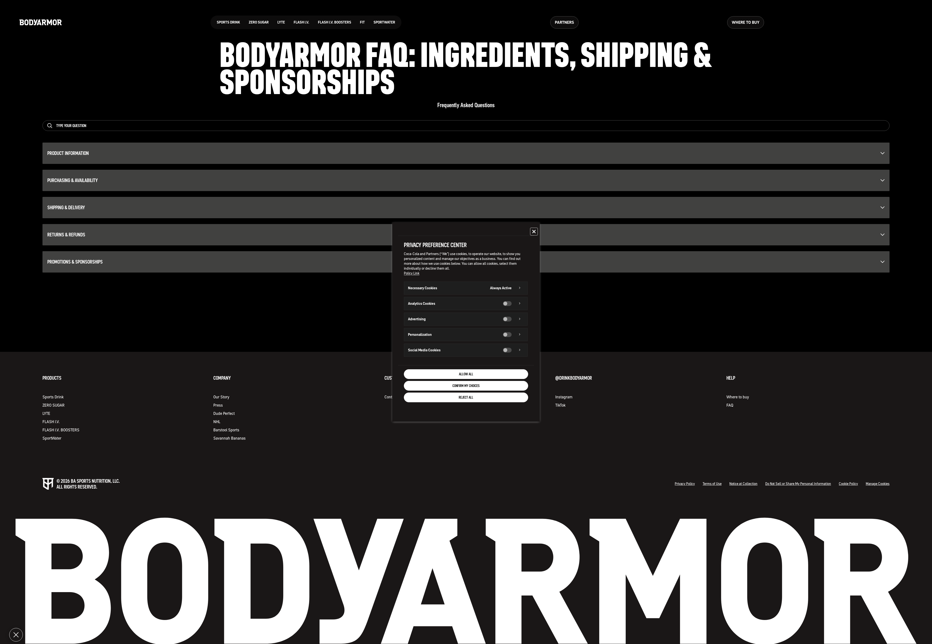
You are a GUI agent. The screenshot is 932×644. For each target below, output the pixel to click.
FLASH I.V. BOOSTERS (60, 430)
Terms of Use (712, 484)
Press (218, 405)
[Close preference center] (534, 231)
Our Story (221, 397)
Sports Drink (53, 397)
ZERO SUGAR (53, 405)
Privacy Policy (685, 484)
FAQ (729, 405)
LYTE (46, 413)
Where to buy (737, 397)
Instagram (564, 397)
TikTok (560, 405)
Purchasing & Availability (72, 180)
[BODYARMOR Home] (40, 22)
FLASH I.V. (51, 421)
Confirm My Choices (466, 385)
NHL (216, 421)
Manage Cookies (878, 484)
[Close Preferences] (16, 635)
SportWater (51, 438)
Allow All (466, 374)
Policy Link (411, 273)
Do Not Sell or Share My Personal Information (798, 484)
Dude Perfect (224, 413)
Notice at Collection (743, 484)
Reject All (466, 397)
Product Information (68, 153)
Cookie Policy (848, 484)
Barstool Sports (226, 430)
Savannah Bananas (229, 438)
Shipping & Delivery (66, 207)
